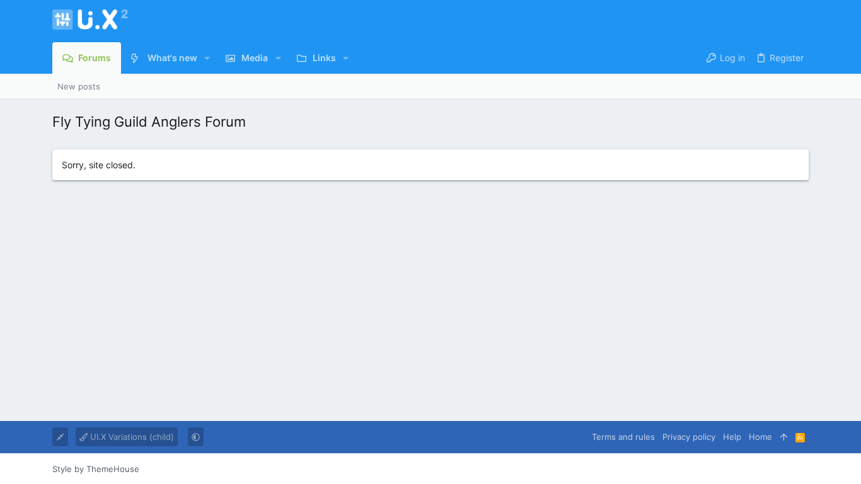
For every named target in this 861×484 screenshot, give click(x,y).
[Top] (784, 436)
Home (760, 437)
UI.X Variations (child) (131, 437)
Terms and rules (623, 437)
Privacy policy (688, 437)
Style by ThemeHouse (95, 469)
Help (732, 437)
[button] (207, 57)
